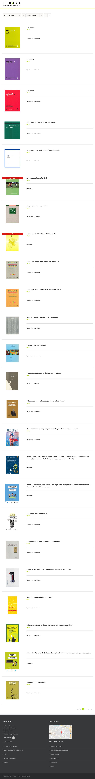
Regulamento (53, 762)
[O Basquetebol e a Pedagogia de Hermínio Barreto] (12, 409)
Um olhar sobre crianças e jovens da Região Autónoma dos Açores (52, 429)
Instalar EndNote (54, 758)
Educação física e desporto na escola (41, 234)
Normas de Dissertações (56, 746)
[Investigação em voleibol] (12, 353)
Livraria (6, 762)
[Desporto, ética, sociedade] (12, 214)
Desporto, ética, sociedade (37, 206)
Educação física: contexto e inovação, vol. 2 (44, 289)
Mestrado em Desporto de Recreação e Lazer (44, 373)
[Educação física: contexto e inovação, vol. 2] (12, 297)
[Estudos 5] (12, 69)
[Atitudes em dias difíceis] (12, 690)
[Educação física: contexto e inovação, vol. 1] (12, 270)
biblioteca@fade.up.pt (12, 734)
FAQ (5, 754)
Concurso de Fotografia (9, 758)
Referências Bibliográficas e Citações (59, 750)
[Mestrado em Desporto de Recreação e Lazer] (12, 381)
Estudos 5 (30, 59)
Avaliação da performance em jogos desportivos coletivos (49, 569)
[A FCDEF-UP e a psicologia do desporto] (12, 130)
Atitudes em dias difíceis (36, 682)
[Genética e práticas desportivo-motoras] (12, 325)
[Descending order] (24, 15)
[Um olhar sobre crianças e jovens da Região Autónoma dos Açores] (12, 437)
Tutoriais (52, 766)
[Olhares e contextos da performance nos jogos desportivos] (12, 633)
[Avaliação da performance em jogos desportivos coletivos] (12, 577)
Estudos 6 (30, 91)
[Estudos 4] (12, 38)
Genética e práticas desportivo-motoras (42, 317)
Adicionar (30, 38)
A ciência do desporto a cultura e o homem (43, 541)
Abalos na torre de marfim (37, 514)
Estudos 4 (30, 28)
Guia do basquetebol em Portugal (40, 597)
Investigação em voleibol (36, 345)
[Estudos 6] (12, 101)
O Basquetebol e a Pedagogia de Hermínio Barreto (46, 401)
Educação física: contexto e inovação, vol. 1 (43, 262)
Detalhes (38, 38)
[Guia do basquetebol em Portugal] (12, 605)
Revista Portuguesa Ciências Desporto (13, 750)
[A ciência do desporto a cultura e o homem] (12, 549)
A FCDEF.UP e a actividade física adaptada (43, 150)
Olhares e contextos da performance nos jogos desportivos (49, 625)
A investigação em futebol (37, 178)
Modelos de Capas (54, 754)
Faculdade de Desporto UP (10, 746)
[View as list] (49, 15)
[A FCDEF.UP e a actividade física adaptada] (12, 158)
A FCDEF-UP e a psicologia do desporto (42, 122)
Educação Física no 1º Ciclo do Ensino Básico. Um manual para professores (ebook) (59, 653)
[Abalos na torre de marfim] (12, 522)
